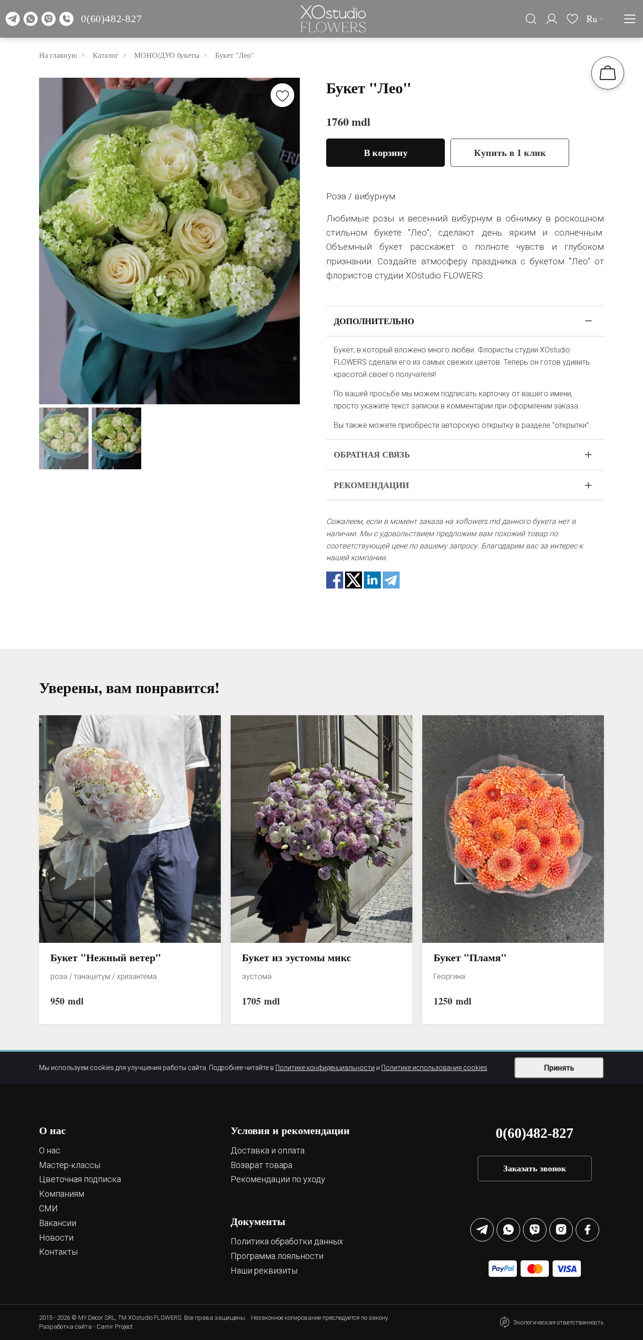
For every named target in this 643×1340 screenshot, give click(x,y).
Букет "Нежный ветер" (105, 957)
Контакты (58, 1252)
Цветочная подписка (80, 1179)
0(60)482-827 (111, 19)
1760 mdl (348, 121)
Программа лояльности (277, 1256)
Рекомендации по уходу (278, 1179)
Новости (56, 1237)
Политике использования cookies (434, 1067)
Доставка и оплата (268, 1150)
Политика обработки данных (287, 1241)
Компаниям (61, 1194)
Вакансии (57, 1223)
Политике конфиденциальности (325, 1067)
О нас (49, 1150)
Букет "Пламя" (470, 957)
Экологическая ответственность (558, 1322)
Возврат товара (261, 1165)
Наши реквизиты (264, 1270)
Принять (559, 1067)
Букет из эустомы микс (296, 957)
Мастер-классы (69, 1165)
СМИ (48, 1208)
